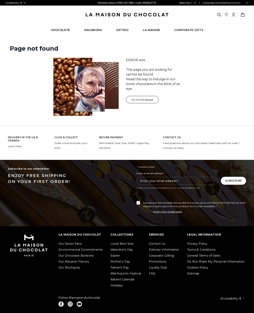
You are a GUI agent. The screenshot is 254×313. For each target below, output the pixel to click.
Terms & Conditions (201, 249)
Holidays (117, 285)
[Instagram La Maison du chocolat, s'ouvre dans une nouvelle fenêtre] (70, 304)
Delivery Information (164, 249)
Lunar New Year (122, 243)
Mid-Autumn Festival (126, 273)
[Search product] (219, 14)
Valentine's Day (122, 249)
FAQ (152, 273)
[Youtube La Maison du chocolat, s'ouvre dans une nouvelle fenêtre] (79, 304)
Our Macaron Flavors (74, 261)
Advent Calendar (123, 279)
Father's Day (120, 267)
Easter (115, 255)
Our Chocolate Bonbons (76, 255)
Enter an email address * (150, 173)
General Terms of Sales (203, 255)
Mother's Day (120, 261)
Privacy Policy (197, 243)
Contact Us (157, 243)
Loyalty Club (158, 267)
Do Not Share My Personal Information (215, 261)
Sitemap (193, 273)
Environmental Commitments (81, 249)
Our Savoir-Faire (70, 243)
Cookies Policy (197, 267)
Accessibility (229, 298)
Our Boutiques (69, 267)
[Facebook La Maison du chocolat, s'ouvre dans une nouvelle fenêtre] (61, 304)
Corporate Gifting (161, 255)
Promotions (157, 261)
